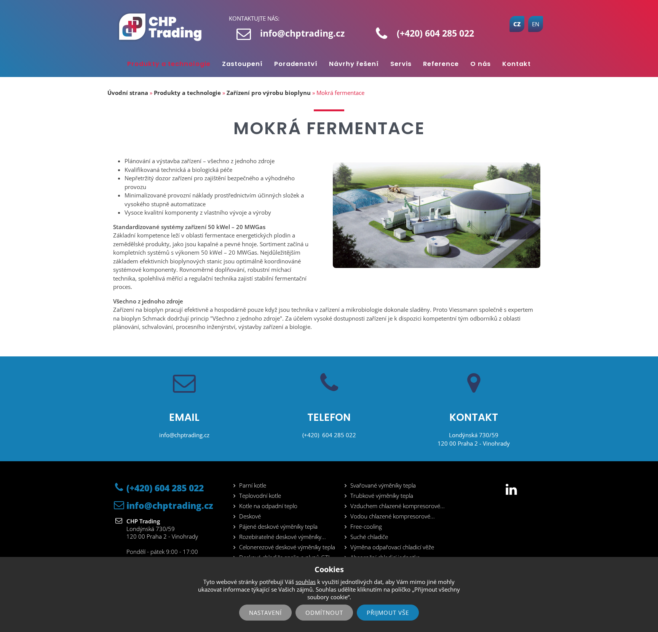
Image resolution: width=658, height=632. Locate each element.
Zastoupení (242, 63)
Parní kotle (252, 485)
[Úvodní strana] (163, 26)
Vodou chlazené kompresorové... (392, 516)
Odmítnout (324, 612)
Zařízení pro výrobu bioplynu (269, 92)
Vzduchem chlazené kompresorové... (397, 506)
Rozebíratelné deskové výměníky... (282, 537)
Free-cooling (366, 526)
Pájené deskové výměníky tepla (278, 526)
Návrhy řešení (354, 63)
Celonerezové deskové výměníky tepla (287, 547)
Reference (441, 63)
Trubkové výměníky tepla (381, 495)
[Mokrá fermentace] (436, 265)
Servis (401, 63)
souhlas (305, 581)
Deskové (250, 516)
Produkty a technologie (169, 63)
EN (535, 24)
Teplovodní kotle (260, 495)
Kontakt (516, 63)
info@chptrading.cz (302, 33)
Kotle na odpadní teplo (268, 506)
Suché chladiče (369, 537)
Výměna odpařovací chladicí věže (392, 547)
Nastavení (265, 612)
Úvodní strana (127, 92)
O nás (480, 63)
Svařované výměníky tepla (383, 485)
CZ (517, 24)
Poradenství (296, 63)
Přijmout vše (388, 612)
